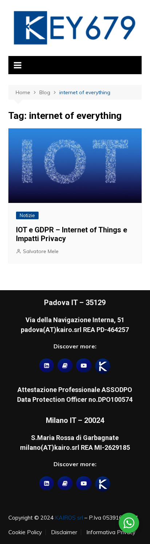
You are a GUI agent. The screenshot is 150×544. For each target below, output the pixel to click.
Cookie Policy (25, 532)
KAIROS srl (69, 517)
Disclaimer (64, 532)
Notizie (27, 215)
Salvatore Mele (41, 251)
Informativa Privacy (110, 532)
